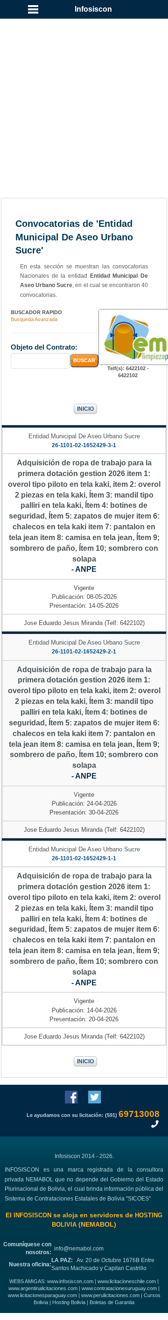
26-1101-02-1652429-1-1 (84, 858)
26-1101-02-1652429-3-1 (84, 445)
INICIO (85, 409)
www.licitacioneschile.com (127, 1281)
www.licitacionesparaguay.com (42, 1295)
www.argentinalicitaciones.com (42, 1288)
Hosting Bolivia (68, 1302)
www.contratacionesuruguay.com (119, 1288)
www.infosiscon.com (70, 1281)
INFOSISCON (32, 1215)
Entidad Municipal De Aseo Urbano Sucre (84, 436)
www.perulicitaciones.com (110, 1295)
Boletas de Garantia (112, 1302)
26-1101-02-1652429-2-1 (84, 651)
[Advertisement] (84, 98)
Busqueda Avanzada (34, 319)
